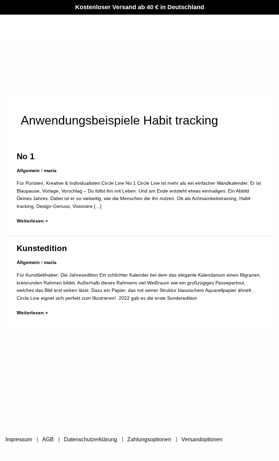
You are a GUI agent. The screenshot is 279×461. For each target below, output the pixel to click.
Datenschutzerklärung (90, 439)
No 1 (25, 156)
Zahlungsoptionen (149, 439)
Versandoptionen (202, 439)
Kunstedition (42, 248)
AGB (48, 439)
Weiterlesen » (32, 220)
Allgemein (28, 170)
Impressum (18, 439)
